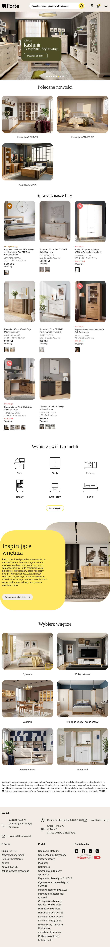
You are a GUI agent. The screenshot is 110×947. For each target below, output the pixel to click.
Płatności (43, 863)
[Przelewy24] (88, 857)
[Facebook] (83, 851)
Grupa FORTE (9, 851)
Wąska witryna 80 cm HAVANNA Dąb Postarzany (89, 330)
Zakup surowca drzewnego (15, 871)
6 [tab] (58, 76)
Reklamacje (44, 867)
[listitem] (27, 117)
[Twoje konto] (106, 6)
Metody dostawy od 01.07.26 (52, 890)
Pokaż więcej (55, 508)
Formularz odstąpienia (49, 920)
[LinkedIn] (90, 851)
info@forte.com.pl (100, 820)
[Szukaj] (81, 6)
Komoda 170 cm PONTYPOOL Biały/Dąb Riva (53, 250)
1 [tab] (47, 76)
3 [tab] (51, 76)
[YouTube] (76, 851)
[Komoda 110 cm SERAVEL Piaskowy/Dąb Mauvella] (55, 301)
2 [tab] (49, 76)
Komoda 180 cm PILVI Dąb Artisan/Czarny (52, 407)
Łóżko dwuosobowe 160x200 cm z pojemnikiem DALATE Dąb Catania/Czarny (19, 252)
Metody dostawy (46, 859)
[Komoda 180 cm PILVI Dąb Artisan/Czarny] (55, 379)
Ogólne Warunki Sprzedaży (52, 855)
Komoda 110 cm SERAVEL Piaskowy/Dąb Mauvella (52, 330)
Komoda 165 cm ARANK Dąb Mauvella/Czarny (17, 330)
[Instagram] (97, 851)
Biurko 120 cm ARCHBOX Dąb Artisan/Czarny (18, 408)
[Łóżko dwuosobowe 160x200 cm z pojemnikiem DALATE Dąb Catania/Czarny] (19, 221)
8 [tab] (63, 76)
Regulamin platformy (48, 851)
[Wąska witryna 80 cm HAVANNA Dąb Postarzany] (90, 301)
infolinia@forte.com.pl (20, 836)
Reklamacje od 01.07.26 (50, 912)
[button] (6, 272)
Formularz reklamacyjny (50, 916)
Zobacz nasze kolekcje (15, 597)
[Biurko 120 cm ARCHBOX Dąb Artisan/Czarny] (19, 379)
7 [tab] (60, 76)
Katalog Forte (45, 940)
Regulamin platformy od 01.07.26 (55, 878)
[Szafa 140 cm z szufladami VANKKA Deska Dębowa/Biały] (90, 221)
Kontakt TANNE (10, 867)
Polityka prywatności (48, 936)
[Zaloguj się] (92, 6)
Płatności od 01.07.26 (49, 908)
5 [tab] (56, 76)
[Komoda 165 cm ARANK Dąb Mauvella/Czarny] (19, 301)
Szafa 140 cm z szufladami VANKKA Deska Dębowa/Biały (88, 250)
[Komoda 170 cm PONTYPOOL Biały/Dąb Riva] (55, 221)
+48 (17, 820)
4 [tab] (53, 76)
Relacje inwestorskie (12, 859)
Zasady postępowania (49, 932)
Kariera (5, 863)
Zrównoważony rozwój (13, 855)
